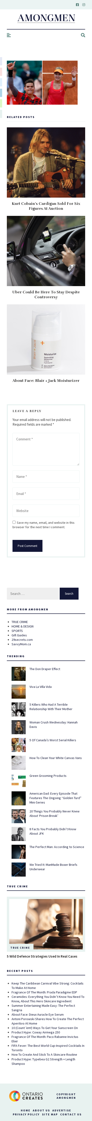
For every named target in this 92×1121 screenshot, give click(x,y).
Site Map (50, 1114)
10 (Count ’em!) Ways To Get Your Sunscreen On (45, 1028)
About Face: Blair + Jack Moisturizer (46, 380)
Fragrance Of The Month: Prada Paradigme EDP (44, 992)
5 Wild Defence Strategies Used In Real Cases (42, 956)
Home (25, 1110)
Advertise (61, 1110)
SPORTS (17, 631)
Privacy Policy (26, 1114)
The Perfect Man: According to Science (56, 847)
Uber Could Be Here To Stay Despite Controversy (46, 294)
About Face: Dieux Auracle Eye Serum (38, 1014)
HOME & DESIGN (22, 626)
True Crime (20, 947)
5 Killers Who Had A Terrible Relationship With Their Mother (50, 706)
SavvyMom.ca (21, 644)
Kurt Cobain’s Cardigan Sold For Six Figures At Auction (46, 206)
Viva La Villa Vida (40, 687)
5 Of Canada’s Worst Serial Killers (52, 740)
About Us (41, 1110)
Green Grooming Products (48, 776)
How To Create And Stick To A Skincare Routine (44, 1054)
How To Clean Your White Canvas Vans (55, 758)
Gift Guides (19, 635)
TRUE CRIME (20, 622)
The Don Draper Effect (44, 669)
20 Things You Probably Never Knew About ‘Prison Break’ (54, 813)
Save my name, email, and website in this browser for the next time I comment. (44, 524)
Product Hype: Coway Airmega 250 (36, 1032)
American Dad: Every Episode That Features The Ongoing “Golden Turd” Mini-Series (55, 797)
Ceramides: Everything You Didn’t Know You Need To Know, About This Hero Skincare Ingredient (48, 999)
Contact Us (71, 1114)
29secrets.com (22, 640)
